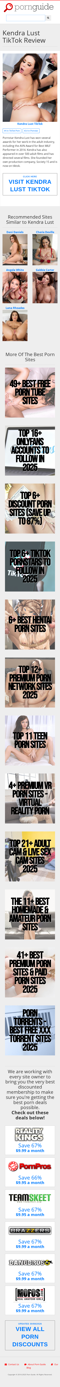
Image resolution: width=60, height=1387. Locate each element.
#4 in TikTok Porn (12, 131)
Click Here (30, 184)
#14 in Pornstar (31, 131)
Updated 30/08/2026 (30, 1335)
